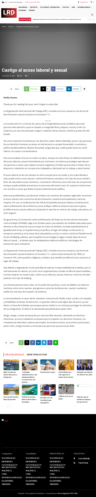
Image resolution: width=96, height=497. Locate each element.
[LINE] (55, 342)
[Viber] (49, 342)
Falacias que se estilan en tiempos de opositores (84, 399)
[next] (93, 19)
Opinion (11, 27)
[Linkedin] (38, 342)
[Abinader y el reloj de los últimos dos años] (84, 364)
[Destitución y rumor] (48, 364)
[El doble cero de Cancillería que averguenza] (48, 390)
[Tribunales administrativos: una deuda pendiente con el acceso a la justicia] (30, 364)
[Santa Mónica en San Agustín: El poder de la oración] (66, 364)
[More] (84, 88)
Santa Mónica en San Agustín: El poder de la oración (65, 374)
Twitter (83, 463)
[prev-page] (5, 406)
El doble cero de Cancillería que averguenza (46, 400)
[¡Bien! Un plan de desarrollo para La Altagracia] (11, 364)
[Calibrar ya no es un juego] (66, 389)
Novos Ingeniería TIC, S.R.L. (68, 493)
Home (4, 27)
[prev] (89, 19)
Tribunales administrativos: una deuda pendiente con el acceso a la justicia (29, 377)
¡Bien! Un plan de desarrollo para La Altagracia (50, 19)
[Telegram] (44, 342)
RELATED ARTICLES (15, 354)
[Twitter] (74, 463)
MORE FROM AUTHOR (37, 354)
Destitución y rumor (47, 372)
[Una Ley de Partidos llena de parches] (11, 389)
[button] (92, 14)
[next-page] (9, 406)
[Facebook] (78, 2)
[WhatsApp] (21, 342)
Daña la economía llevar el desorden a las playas (29, 399)
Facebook (84, 2)
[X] (91, 2)
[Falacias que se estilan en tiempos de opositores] (84, 389)
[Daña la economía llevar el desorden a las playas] (30, 389)
